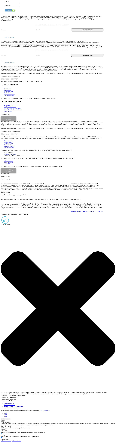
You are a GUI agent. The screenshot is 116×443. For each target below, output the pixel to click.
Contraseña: (7, 5)
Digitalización (7, 90)
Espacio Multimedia (9, 95)
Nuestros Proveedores (9, 94)
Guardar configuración (34, 410)
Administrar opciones (9, 403)
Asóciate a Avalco (8, 91)
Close (2, 420)
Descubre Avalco (8, 140)
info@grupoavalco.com (10, 107)
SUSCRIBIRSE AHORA (87, 30)
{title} (5, 413)
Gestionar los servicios (9, 405)
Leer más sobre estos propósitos (12, 407)
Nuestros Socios (8, 92)
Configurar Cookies (22, 410)
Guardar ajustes (5, 439)
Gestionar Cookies (5, 419)
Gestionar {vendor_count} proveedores (13, 406)
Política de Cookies (8, 161)
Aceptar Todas (4, 410)
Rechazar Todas (13, 410)
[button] (58, 308)
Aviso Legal (7, 163)
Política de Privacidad (9, 162)
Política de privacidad (6, 441)
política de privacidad (9, 37)
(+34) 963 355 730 (8, 105)
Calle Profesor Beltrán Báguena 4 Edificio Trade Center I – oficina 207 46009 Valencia (13, 110)
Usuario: (7, 1)
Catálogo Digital (8, 88)
